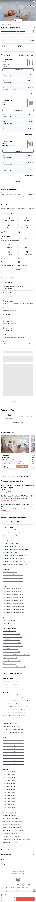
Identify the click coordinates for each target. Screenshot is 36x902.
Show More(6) (29, 134)
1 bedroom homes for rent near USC (13, 575)
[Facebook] (7, 885)
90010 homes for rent (9, 783)
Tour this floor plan (18, 69)
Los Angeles (8, 476)
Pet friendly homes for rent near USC (13, 543)
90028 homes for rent (9, 798)
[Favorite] (27, 456)
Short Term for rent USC (9, 631)
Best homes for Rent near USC (11, 652)
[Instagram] (23, 885)
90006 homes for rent (9, 777)
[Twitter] (13, 885)
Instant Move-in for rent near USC (12, 637)
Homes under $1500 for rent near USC (13, 603)
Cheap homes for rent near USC (12, 643)
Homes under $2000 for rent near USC (13, 606)
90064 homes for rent (9, 807)
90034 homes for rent (9, 804)
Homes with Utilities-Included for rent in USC (15, 561)
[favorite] (30, 6)
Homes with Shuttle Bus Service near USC (14, 667)
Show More (18, 181)
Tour (4, 899)
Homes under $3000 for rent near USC (13, 612)
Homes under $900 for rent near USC (13, 591)
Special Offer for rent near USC (11, 640)
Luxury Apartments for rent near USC (13, 646)
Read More (23, 197)
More (6, 511)
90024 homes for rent (9, 792)
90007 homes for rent (9, 620)
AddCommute (19, 402)
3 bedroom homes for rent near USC (13, 581)
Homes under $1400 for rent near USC (13, 600)
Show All (18, 269)
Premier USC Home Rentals (10, 649)
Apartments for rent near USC (11, 532)
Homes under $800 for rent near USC (13, 588)
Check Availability (25, 899)
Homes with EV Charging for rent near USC (15, 555)
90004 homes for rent (9, 771)
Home (2, 476)
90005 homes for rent (9, 774)
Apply (11, 899)
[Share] (25, 456)
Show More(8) (29, 175)
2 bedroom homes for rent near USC (13, 578)
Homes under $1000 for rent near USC (13, 594)
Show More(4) (29, 93)
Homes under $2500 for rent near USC (13, 609)
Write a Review (18, 422)
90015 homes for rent (9, 786)
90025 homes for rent (9, 795)
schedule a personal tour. (8, 500)
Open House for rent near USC (11, 634)
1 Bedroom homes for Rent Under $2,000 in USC (16, 655)
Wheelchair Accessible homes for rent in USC (15, 564)
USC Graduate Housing (9, 664)
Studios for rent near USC (10, 572)
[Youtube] (29, 885)
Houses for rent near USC (10, 529)
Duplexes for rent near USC (10, 535)
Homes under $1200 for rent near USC (13, 597)
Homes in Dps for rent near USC (12, 661)
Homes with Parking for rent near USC (13, 546)
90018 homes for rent (9, 623)
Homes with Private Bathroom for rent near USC (16, 549)
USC (14, 476)
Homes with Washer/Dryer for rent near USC (15, 558)
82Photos (18, 21)
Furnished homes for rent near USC (12, 552)
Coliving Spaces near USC (10, 658)
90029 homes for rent (9, 801)
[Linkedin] (18, 885)
